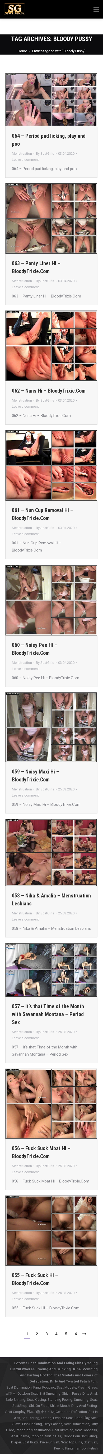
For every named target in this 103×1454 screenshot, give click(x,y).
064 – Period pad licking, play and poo (49, 140)
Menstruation (22, 153)
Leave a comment (25, 160)
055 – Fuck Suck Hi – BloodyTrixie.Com (35, 1279)
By (45, 153)
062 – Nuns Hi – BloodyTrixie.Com (49, 391)
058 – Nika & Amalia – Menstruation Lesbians (51, 899)
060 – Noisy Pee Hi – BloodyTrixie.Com (34, 649)
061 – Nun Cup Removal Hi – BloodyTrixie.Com (42, 514)
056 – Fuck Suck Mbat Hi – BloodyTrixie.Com (41, 1152)
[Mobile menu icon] (91, 26)
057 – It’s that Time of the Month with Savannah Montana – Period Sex (48, 1014)
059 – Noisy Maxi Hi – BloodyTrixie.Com (35, 775)
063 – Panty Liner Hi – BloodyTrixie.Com (36, 267)
